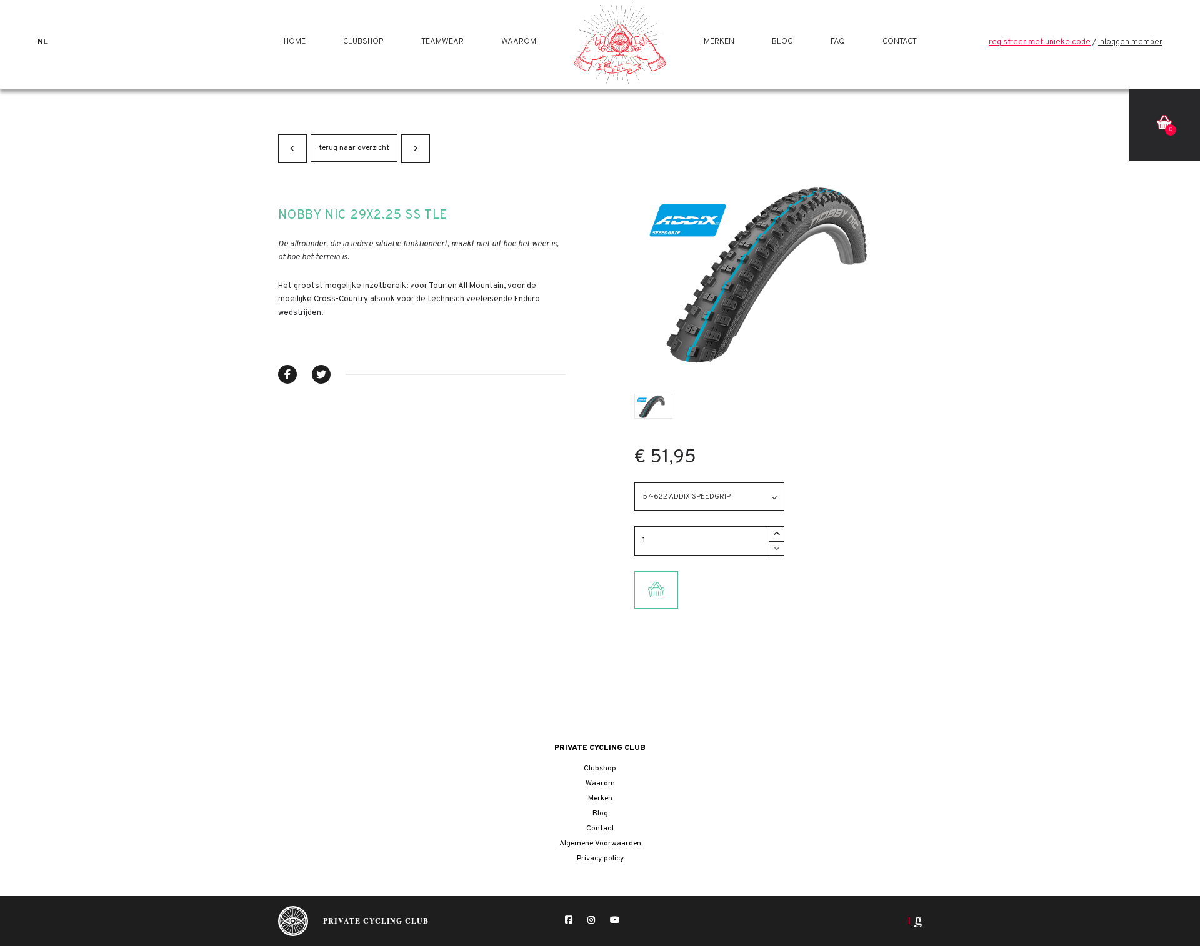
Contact (899, 42)
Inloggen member (1130, 42)
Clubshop (363, 42)
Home (295, 42)
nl (43, 42)
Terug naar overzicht (354, 148)
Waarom (518, 42)
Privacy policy (600, 859)
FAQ (838, 42)
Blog (782, 42)
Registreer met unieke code (1040, 42)
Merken (719, 42)
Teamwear (442, 42)
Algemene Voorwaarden (600, 844)
